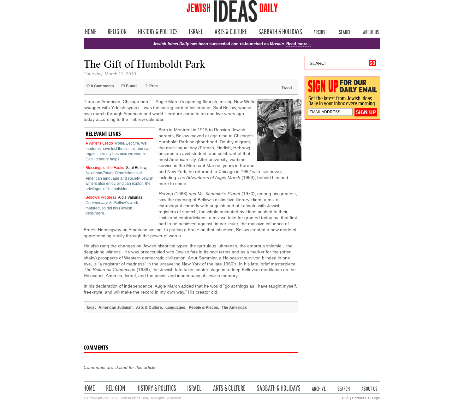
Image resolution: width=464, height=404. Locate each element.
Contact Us (360, 398)
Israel (196, 31)
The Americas (234, 307)
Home (90, 31)
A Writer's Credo (99, 143)
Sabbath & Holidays (280, 31)
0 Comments (102, 86)
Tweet (287, 87)
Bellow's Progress (101, 197)
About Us (371, 31)
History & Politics (157, 31)
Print (153, 86)
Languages (175, 307)
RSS (345, 398)
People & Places (203, 307)
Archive (320, 31)
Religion (117, 31)
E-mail (131, 86)
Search (345, 31)
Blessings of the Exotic (105, 167)
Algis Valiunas (130, 197)
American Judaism (115, 307)
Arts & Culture (231, 31)
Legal (376, 398)
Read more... (298, 43)
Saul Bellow (136, 167)
